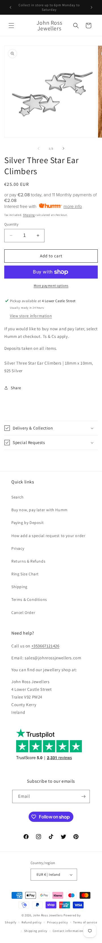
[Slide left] (38, 148)
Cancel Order (23, 612)
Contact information (68, 931)
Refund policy (32, 922)
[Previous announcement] (10, 7)
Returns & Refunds (28, 561)
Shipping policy (36, 931)
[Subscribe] (83, 796)
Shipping (29, 215)
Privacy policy (57, 922)
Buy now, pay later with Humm (39, 509)
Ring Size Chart (25, 573)
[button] (11, 25)
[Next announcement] (91, 7)
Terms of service (85, 922)
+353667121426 (45, 646)
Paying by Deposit (27, 522)
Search (17, 497)
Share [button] (16, 387)
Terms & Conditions (29, 599)
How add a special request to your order (48, 535)
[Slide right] (63, 148)
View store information (31, 315)
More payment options (51, 285)
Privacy (17, 548)
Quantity (11, 224)
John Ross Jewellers (48, 915)
